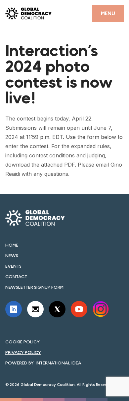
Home (11, 245)
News (11, 255)
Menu (108, 13)
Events (13, 266)
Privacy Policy (23, 352)
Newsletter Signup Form (34, 287)
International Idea (58, 363)
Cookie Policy (22, 342)
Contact (16, 277)
